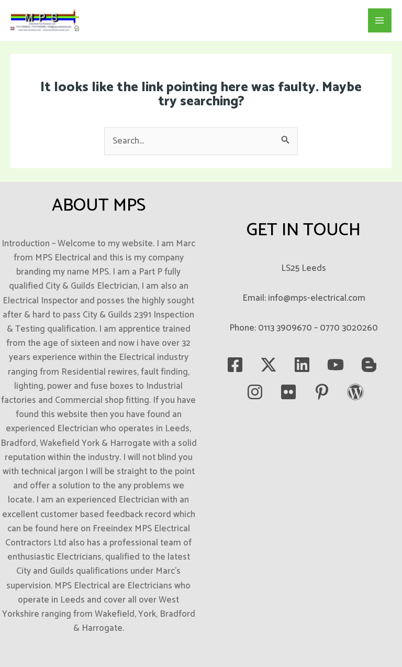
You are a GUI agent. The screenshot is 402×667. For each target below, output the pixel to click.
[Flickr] (288, 392)
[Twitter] (268, 364)
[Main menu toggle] (380, 20)
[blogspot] (369, 364)
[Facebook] (235, 364)
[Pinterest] (322, 392)
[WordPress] (355, 392)
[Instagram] (255, 392)
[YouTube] (335, 364)
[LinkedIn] (302, 364)
